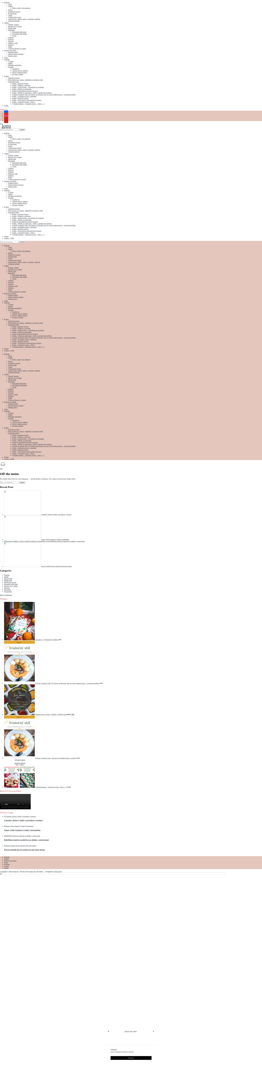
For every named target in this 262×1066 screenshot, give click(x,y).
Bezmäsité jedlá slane (11, 584)
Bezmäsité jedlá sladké (19, 34)
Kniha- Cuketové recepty (20, 83)
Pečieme (7, 2)
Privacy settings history (19, 72)
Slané (10, 4)
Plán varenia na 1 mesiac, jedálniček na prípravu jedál (25, 80)
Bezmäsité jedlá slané (19, 32)
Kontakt (10, 67)
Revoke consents (17, 74)
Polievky (11, 39)
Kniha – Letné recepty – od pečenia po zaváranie (28, 87)
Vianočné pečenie (14, 21)
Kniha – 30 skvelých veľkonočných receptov (26, 100)
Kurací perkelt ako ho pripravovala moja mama (24, 850)
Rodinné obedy (13, 52)
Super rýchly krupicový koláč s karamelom (22, 830)
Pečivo (10, 10)
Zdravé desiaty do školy (16, 54)
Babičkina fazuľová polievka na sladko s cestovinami (26, 840)
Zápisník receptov (14, 78)
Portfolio (7, 59)
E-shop (6, 76)
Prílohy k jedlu (13, 43)
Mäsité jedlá (12, 28)
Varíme (6, 23)
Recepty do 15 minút (15, 26)
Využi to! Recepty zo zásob (17, 48)
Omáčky (11, 37)
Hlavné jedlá (8, 579)
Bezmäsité (11, 30)
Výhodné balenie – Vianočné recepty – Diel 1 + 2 (28, 104)
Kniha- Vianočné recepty (20, 98)
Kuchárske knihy (13, 82)
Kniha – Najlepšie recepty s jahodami (24, 96)
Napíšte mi (15, 69)
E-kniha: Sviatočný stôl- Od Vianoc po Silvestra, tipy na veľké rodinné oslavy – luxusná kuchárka (44, 94)
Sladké (10, 6)
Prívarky (11, 41)
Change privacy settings (20, 71)
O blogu (11, 61)
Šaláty (10, 47)
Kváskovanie (12, 13)
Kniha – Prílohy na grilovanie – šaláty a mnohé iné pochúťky (32, 93)
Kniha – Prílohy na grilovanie (21, 89)
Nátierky (11, 45)
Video (6, 58)
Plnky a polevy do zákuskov (21, 8)
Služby (10, 63)
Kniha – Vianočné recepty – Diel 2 (23, 102)
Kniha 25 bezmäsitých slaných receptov (25, 91)
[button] (108, 1031)
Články (6, 106)
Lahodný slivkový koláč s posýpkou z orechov (23, 820)
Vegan (10, 15)
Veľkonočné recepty (14, 17)
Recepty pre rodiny (10, 50)
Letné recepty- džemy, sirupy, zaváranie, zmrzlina (24, 19)
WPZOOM (58, 871)
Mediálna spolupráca (15, 65)
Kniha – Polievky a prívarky (21, 85)
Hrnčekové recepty (14, 12)
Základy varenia (13, 24)
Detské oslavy (12, 56)
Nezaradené (8, 591)
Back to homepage (6, 595)
